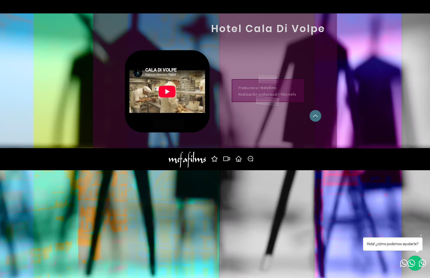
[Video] (226, 158)
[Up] (315, 116)
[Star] (214, 158)
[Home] (238, 158)
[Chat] (250, 158)
